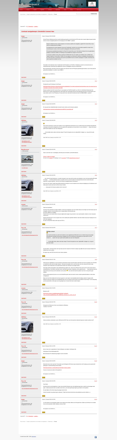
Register (42, 9)
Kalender (58, 9)
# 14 (96, 380)
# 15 (96, 399)
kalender (51, 157)
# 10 (96, 301)
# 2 (96, 103)
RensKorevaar (25, 149)
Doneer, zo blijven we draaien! (49, 156)
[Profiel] (43, 78)
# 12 (96, 345)
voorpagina (64, 157)
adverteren (34, 436)
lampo (23, 36)
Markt (35, 9)
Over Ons (79, 9)
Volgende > (31, 26)
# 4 (96, 149)
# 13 (96, 360)
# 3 (96, 120)
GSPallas (23, 120)
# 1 (96, 80)
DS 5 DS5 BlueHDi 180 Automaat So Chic (30, 235)
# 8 (96, 259)
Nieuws (50, 9)
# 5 (96, 175)
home (21, 9)
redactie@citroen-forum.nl (74, 157)
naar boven (23, 77)
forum (28, 9)
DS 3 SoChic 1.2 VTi (26, 195)
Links (65, 9)
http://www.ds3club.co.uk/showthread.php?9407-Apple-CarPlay (57, 367)
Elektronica (50, 14)
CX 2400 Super (25, 167)
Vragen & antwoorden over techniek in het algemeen (37, 14)
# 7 (96, 227)
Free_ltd (23, 227)
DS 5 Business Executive (27, 142)
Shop (71, 9)
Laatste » (36, 26)
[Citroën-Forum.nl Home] (30, 6)
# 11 (96, 316)
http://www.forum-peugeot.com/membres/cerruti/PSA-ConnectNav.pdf (58, 109)
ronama (23, 204)
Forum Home (22, 14)
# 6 (96, 204)
